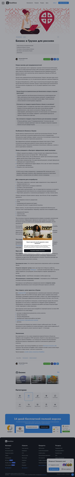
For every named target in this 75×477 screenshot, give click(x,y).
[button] (3, 3)
